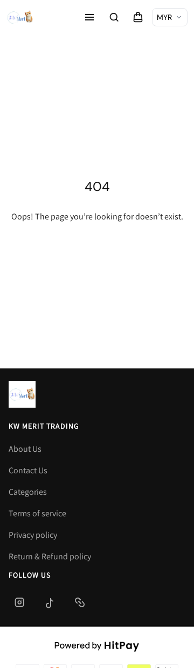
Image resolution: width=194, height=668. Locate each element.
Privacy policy (33, 535)
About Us (25, 448)
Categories (28, 492)
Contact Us (28, 470)
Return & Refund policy (50, 556)
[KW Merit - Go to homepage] (19, 17)
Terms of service (37, 513)
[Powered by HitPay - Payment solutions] (97, 645)
